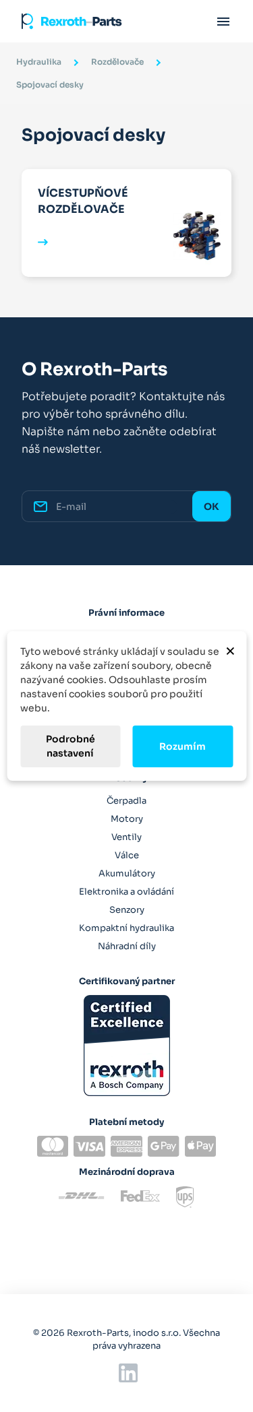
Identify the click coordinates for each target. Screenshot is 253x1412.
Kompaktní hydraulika (126, 928)
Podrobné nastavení (70, 746)
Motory (127, 819)
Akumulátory (127, 873)
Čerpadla (126, 800)
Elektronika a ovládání (126, 891)
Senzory (126, 910)
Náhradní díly (127, 946)
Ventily (126, 837)
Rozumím (182, 746)
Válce (127, 855)
